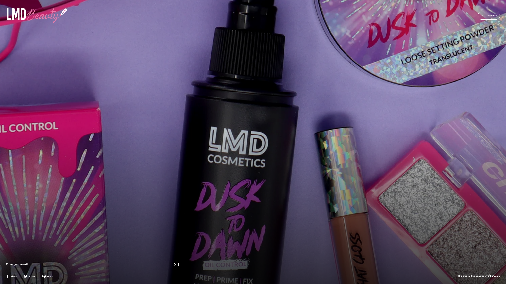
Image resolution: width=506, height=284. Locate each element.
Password (491, 15)
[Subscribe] (176, 264)
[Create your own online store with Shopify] (494, 276)
